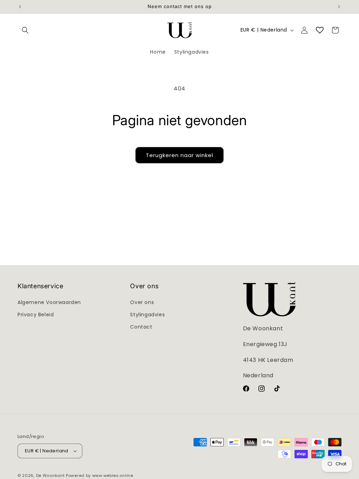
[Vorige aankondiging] (20, 6)
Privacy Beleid (36, 314)
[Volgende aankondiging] (339, 6)
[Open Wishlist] (319, 30)
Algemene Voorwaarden (49, 302)
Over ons (142, 302)
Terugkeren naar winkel (179, 155)
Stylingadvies (147, 314)
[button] (25, 30)
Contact (141, 326)
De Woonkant (50, 475)
